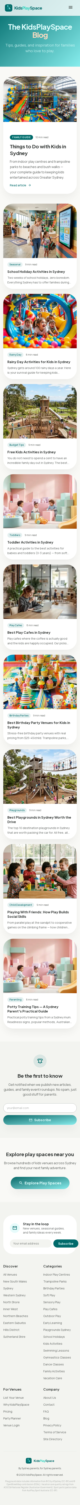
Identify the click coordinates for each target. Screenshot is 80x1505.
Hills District (11, 1330)
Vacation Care (52, 1378)
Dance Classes (53, 1364)
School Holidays (54, 1337)
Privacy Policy (52, 1425)
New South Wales (15, 1281)
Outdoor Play (52, 1316)
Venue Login (11, 1425)
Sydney (8, 1288)
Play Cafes (50, 1309)
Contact (49, 1404)
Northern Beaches (15, 1316)
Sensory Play (51, 1302)
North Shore (11, 1302)
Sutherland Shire (14, 1337)
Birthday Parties (54, 1288)
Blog (46, 1418)
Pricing (7, 1411)
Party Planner (12, 1418)
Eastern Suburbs (14, 1323)
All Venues (10, 1274)
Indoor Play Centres (56, 1274)
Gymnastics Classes (57, 1357)
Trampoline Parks (55, 1281)
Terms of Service (54, 1432)
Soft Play (49, 1295)
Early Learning (52, 1323)
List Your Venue (13, 1398)
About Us (49, 1398)
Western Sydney (14, 1295)
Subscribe (40, 1120)
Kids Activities (52, 1343)
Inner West (10, 1309)
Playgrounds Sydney (57, 1330)
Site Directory (52, 1439)
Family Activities (54, 1371)
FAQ (46, 1411)
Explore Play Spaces (40, 1183)
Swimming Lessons (56, 1350)
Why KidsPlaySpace (16, 1404)
